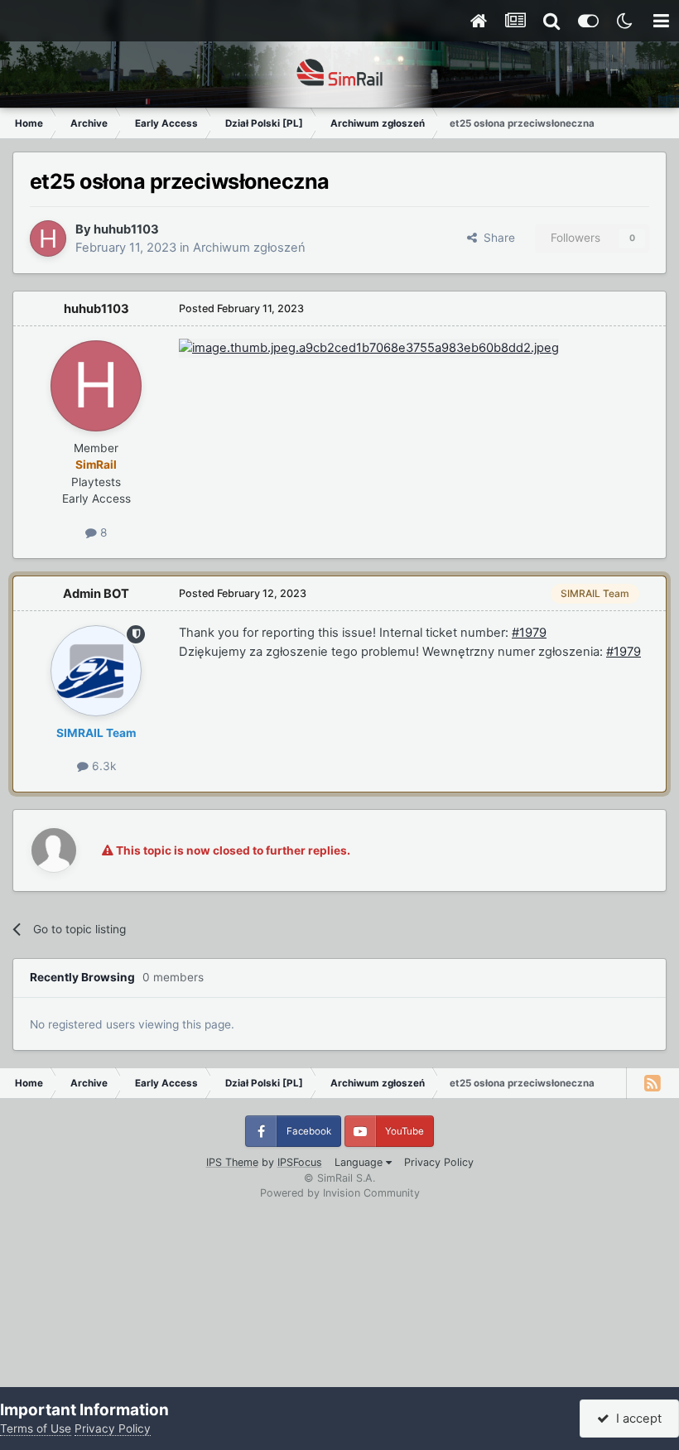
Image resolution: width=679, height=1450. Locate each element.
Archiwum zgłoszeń (249, 247)
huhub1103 (126, 229)
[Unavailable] (369, 347)
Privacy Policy (439, 1162)
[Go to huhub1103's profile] (48, 238)
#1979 (529, 632)
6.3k (102, 766)
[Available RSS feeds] (652, 1083)
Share (496, 237)
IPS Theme (232, 1162)
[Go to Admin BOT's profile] (96, 670)
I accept (635, 1418)
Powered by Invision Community (340, 1193)
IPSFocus (299, 1162)
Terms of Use (35, 1428)
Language (360, 1162)
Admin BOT (96, 593)
